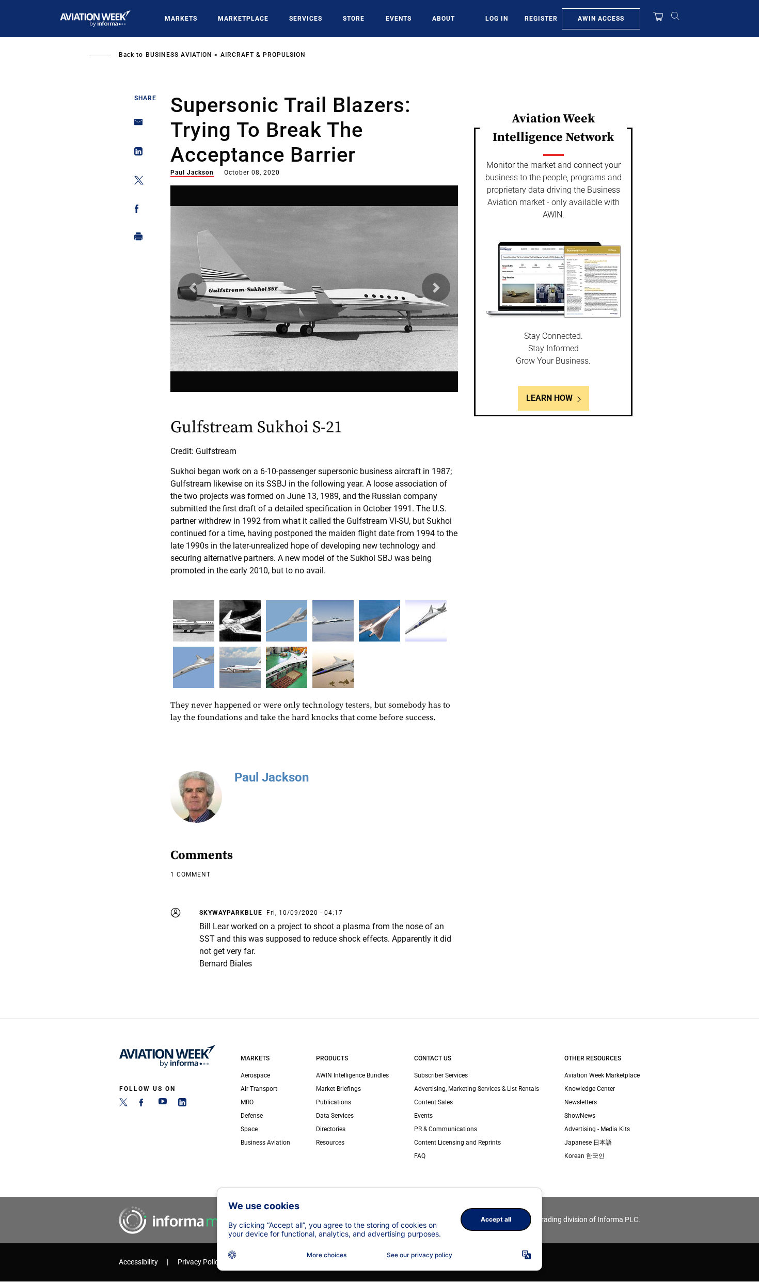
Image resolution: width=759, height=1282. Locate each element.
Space (249, 1129)
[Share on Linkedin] (135, 153)
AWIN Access (601, 18)
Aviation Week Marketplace (602, 1075)
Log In (496, 18)
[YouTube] (163, 1104)
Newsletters (580, 1102)
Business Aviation (179, 54)
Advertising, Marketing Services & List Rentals (476, 1088)
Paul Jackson (192, 172)
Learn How (549, 398)
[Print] (135, 238)
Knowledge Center (589, 1088)
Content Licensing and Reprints (457, 1142)
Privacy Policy (200, 1262)
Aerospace (255, 1075)
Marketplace (243, 18)
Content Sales (433, 1102)
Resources (330, 1142)
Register (541, 18)
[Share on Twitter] (135, 182)
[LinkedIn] (182, 1104)
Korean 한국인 (584, 1156)
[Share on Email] (135, 125)
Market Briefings (338, 1088)
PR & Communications (445, 1129)
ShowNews (579, 1115)
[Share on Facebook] (135, 210)
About (443, 18)
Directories (330, 1129)
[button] (192, 287)
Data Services (335, 1115)
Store (354, 18)
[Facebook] (143, 1104)
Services (305, 18)
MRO (247, 1102)
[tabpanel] (314, 388)
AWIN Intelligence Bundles (352, 1075)
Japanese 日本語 (588, 1142)
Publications (333, 1102)
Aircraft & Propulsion (263, 54)
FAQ (419, 1156)
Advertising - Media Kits (597, 1129)
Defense (252, 1115)
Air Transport (259, 1088)
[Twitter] (123, 1104)
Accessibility (138, 1262)
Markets (181, 18)
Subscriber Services (441, 1075)
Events (399, 18)
